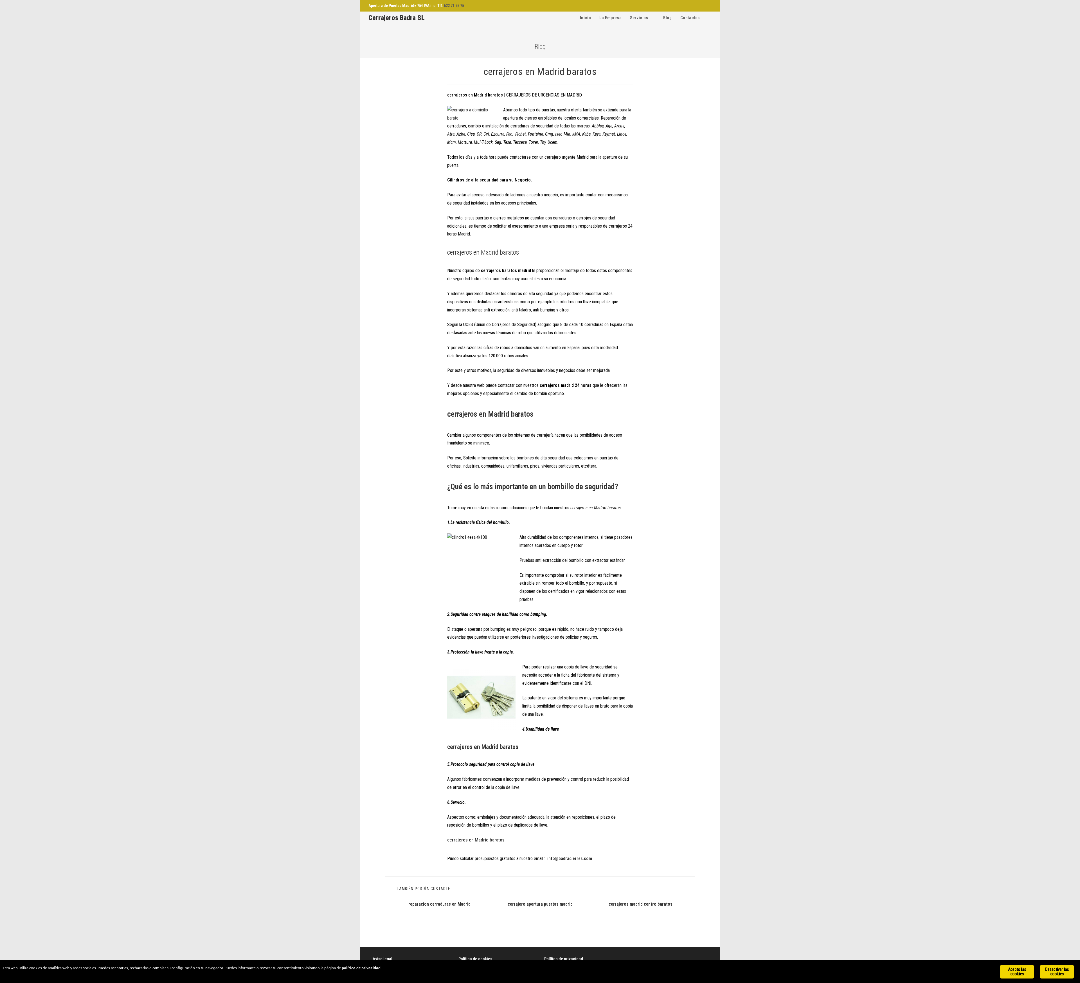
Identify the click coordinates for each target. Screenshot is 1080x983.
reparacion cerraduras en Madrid (439, 904)
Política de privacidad (563, 958)
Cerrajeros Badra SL (396, 18)
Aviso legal (382, 958)
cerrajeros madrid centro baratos (640, 904)
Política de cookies (475, 958)
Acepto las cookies (1017, 972)
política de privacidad (361, 967)
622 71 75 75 (454, 5)
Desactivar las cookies (1057, 972)
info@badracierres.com (569, 858)
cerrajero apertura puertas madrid (540, 904)
